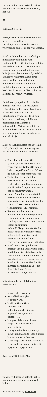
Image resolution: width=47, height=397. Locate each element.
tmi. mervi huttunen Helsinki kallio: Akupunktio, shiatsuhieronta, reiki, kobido (21, 8)
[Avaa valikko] (4, 19)
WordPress (30, 391)
